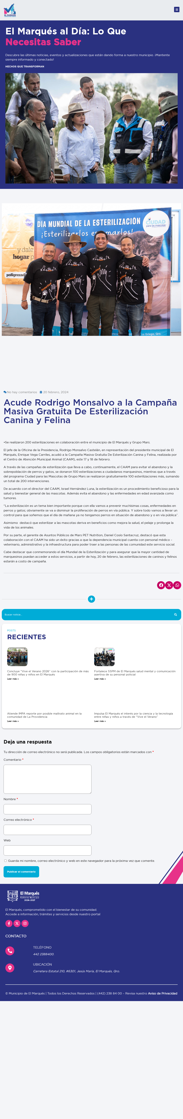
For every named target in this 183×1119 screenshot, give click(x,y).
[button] (6, 294)
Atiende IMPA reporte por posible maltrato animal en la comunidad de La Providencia (44, 715)
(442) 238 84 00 (110, 993)
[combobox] (86, 614)
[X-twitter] (17, 923)
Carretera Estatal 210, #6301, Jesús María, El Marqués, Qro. (76, 971)
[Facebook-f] (9, 923)
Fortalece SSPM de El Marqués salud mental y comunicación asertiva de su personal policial (134, 673)
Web (7, 840)
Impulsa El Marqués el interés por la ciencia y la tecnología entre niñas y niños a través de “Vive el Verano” (133, 715)
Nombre (11, 799)
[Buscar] (175, 614)
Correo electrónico (19, 820)
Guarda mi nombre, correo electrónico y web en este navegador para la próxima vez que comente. (81, 861)
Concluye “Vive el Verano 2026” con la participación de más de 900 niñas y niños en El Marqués (48, 673)
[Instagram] (25, 923)
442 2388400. (43, 954)
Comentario (13, 759)
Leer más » (13, 678)
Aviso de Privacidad (162, 993)
